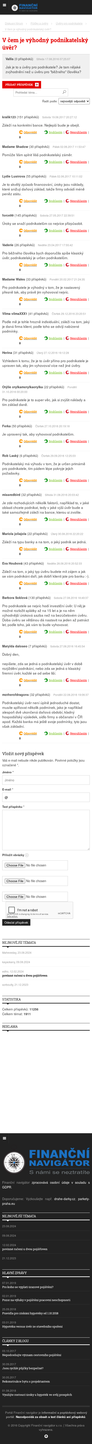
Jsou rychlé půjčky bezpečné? (22, 1368)
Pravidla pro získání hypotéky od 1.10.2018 (30, 1313)
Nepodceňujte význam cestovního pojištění (31, 1355)
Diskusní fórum (14, 23)
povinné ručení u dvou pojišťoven (24, 975)
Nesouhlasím (78, 132)
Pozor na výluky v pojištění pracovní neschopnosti (36, 1300)
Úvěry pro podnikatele (69, 23)
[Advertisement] (46, 1080)
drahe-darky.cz (64, 1198)
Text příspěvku (13, 806)
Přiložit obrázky (13, 855)
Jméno (8, 772)
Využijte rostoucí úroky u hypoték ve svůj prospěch (37, 1395)
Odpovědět (30, 132)
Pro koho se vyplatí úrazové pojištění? (27, 1287)
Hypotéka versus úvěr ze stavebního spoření (32, 1326)
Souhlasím (55, 132)
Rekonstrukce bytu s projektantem (26, 1381)
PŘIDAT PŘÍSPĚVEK (19, 84)
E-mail (7, 789)
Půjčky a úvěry (39, 23)
